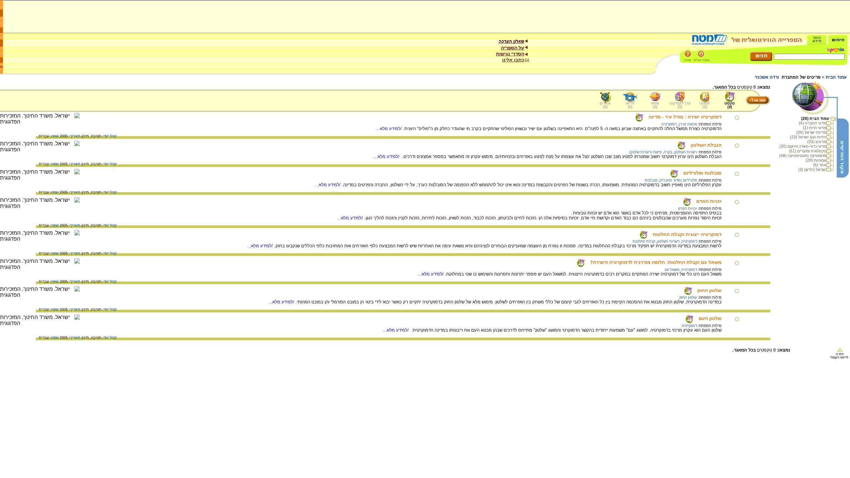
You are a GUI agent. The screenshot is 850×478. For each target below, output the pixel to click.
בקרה (668, 152)
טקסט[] (729, 105)
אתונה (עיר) (688, 124)
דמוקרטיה (669, 124)
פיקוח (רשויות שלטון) (645, 152)
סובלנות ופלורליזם (702, 173)
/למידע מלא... (389, 128)
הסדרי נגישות (510, 53)
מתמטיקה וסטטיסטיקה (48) (802, 155)
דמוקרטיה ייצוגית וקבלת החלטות (687, 234)
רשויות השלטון (685, 152)
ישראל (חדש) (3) (812, 169)
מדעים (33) (816, 141)
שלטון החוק (709, 290)
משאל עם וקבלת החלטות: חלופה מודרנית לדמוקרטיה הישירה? (656, 262)
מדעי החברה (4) (812, 123)
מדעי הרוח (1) (814, 127)
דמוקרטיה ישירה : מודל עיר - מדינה (685, 117)
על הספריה (512, 47)
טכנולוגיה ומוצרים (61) (807, 151)
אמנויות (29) (816, 160)
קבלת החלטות (644, 241)
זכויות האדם (709, 201)
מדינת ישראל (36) (811, 132)
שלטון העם (710, 318)
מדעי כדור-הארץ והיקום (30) (802, 146)
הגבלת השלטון (706, 145)
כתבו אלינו (513, 59)
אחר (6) (819, 165)
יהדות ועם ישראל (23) (808, 137)
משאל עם (672, 270)
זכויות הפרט (687, 208)
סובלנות (651, 180)
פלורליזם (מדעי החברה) (678, 180)
